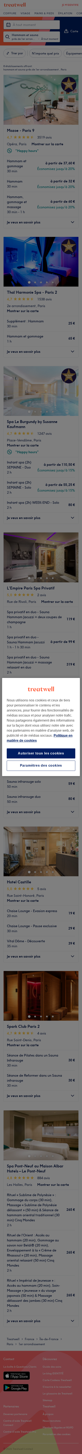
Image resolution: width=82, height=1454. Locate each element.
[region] (41, 727)
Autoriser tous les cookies (41, 753)
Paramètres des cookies (41, 765)
